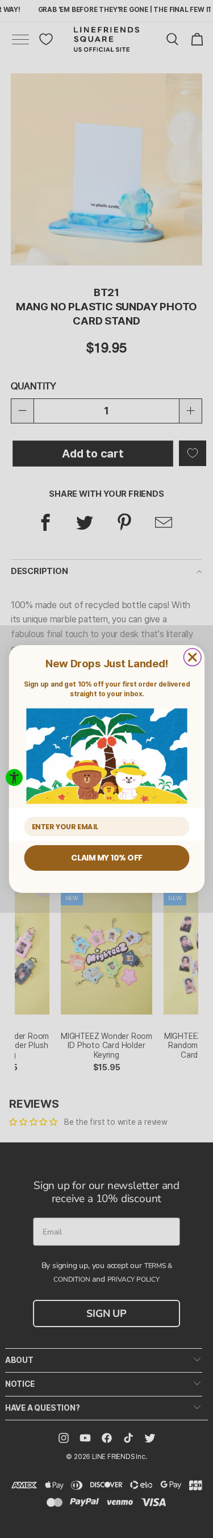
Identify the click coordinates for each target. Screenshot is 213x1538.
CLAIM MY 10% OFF (106, 857)
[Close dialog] (192, 657)
